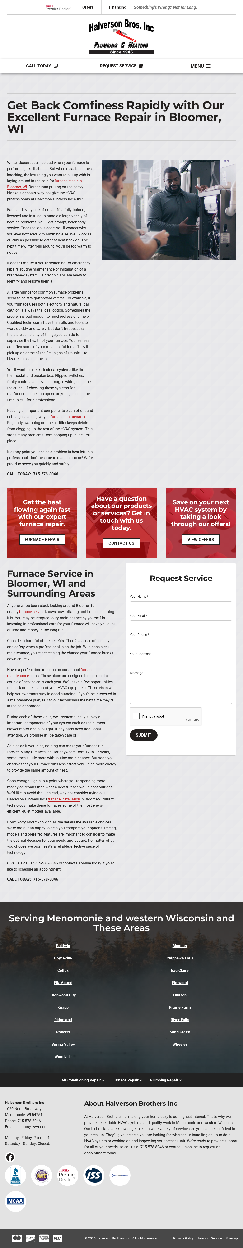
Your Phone (139, 635)
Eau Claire (180, 970)
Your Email (139, 616)
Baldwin (63, 946)
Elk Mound (63, 983)
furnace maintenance (68, 417)
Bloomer (180, 946)
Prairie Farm (180, 1007)
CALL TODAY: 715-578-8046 (32, 474)
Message (136, 673)
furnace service (31, 612)
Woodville (63, 1056)
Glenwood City (63, 995)
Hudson (180, 995)
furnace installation (64, 799)
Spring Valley (63, 1044)
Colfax (63, 970)
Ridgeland (63, 1019)
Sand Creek (180, 1032)
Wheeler (180, 1044)
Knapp (63, 1007)
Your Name (139, 596)
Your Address (141, 654)
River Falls (180, 1019)
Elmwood (180, 983)
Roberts (63, 1032)
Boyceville (63, 958)
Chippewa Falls (180, 958)
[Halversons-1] (121, 19)
